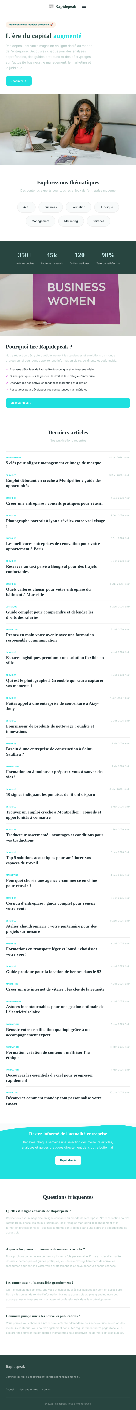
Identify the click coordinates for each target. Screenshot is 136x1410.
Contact (46, 1389)
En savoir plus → (21, 402)
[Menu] (84, 6)
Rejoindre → (68, 1160)
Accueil (10, 1389)
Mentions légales (28, 1389)
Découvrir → (19, 81)
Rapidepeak (62, 6)
